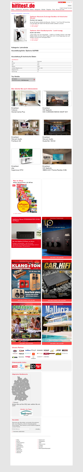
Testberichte (18, 9)
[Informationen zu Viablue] (33, 357)
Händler (43, 9)
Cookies (41, 445)
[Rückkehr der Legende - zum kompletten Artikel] (20, 21)
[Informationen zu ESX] (52, 351)
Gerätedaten (19, 445)
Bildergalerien (19, 447)
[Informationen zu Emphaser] (46, 351)
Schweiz (15, 402)
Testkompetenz (20, 442)
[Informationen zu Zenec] (46, 357)
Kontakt (41, 447)
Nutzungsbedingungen (44, 448)
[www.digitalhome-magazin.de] (15, 370)
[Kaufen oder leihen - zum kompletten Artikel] (20, 35)
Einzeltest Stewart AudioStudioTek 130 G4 (49, 139)
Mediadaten (42, 441)
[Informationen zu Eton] (58, 351)
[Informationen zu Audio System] (21, 351)
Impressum (42, 440)
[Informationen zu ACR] (15, 351)
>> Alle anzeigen (34, 26)
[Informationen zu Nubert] (58, 354)
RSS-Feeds (19, 450)
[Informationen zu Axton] (28, 351)
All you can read (60, 9)
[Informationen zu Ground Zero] (15, 354)
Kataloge (18, 448)
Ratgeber (48, 9)
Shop (53, 9)
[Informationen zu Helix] (21, 354)
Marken (32, 9)
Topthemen (19, 451)
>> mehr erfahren (17, 213)
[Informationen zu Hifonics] (28, 354)
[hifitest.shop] (38, 370)
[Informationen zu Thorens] (28, 357)
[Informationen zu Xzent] (40, 357)
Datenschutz (42, 444)
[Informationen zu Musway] (52, 354)
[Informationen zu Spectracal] (21, 357)
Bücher (18, 441)
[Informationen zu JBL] (33, 354)
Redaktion (19, 444)
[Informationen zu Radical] (15, 357)
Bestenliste (26, 9)
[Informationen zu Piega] (65, 354)
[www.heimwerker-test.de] (27, 370)
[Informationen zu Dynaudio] (40, 351)
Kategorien (37, 9)
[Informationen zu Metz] (46, 354)
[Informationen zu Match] (40, 354)
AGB (40, 442)
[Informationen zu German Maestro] (65, 351)
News (12, 9)
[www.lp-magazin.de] (33, 370)
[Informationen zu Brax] (33, 351)
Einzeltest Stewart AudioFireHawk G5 (16, 139)
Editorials (18, 452)
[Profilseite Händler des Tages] (26, 415)
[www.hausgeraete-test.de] (21, 370)
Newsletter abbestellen (18, 431)
